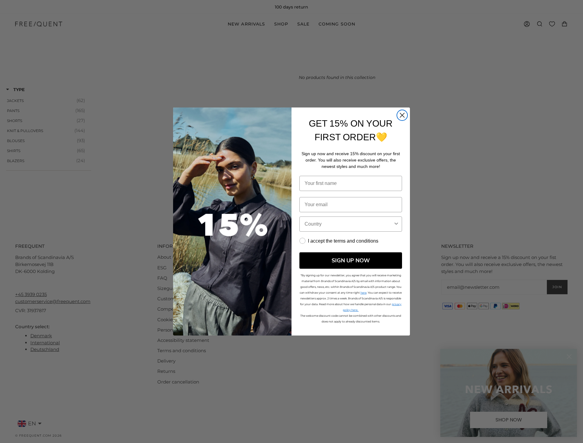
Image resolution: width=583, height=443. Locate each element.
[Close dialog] (402, 115)
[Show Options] (396, 224)
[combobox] (349, 224)
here (363, 292)
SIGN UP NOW (351, 260)
